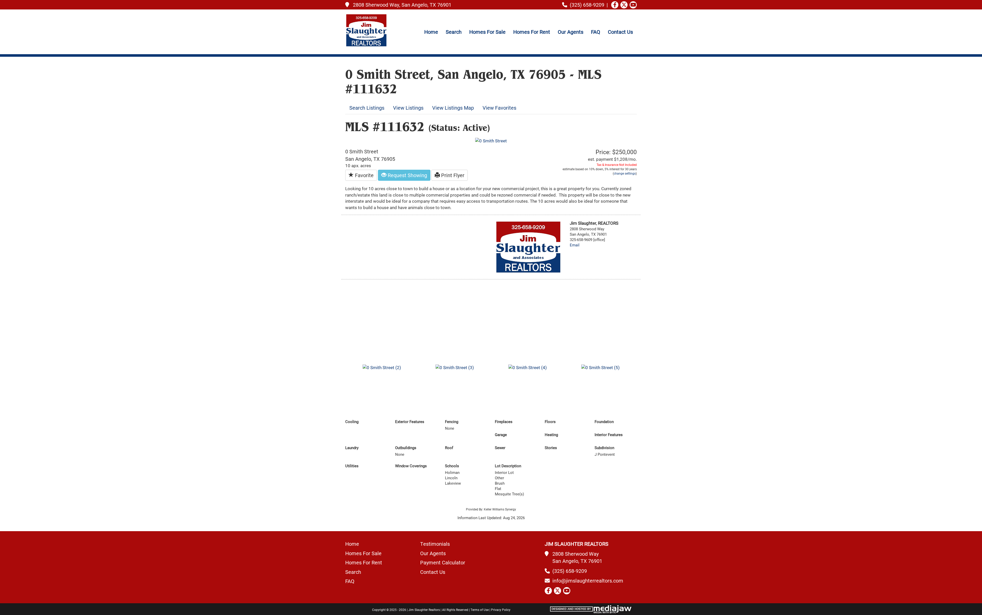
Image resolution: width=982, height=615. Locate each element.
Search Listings (366, 107)
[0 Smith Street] (491, 140)
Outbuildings (405, 447)
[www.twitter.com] (624, 4)
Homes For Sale (487, 31)
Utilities (352, 465)
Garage (501, 434)
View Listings (408, 107)
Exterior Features (409, 421)
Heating (551, 434)
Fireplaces (503, 421)
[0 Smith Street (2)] (382, 367)
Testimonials (435, 543)
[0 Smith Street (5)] (600, 367)
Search (454, 31)
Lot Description (508, 465)
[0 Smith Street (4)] (527, 367)
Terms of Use (480, 610)
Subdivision (604, 447)
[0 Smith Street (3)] (455, 367)
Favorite (364, 175)
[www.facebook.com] (614, 4)
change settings (625, 173)
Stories (551, 447)
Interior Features (609, 434)
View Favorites (499, 107)
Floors (550, 421)
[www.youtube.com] (633, 4)
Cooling (352, 421)
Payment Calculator (442, 562)
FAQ (595, 31)
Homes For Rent (531, 31)
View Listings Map (453, 107)
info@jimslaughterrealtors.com (587, 580)
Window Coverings (411, 465)
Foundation (604, 421)
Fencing (451, 421)
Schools (452, 465)
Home (431, 31)
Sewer (500, 447)
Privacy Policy (500, 610)
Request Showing (406, 175)
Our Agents (570, 31)
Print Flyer (452, 175)
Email (574, 245)
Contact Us (620, 31)
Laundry (352, 447)
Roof (449, 447)
